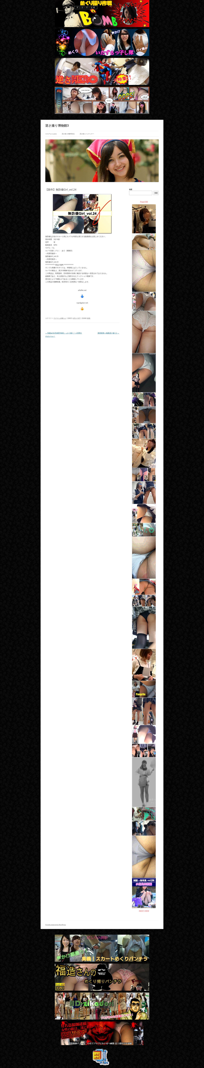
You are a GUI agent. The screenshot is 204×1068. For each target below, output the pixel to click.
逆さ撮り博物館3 (57, 125)
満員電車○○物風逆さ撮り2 (108, 333)
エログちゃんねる (51, 134)
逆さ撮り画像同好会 (68, 134)
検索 (130, 189)
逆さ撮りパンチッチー (87, 134)
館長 (88, 318)
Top (198, 1062)
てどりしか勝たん (60, 318)
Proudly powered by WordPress (55, 925)
